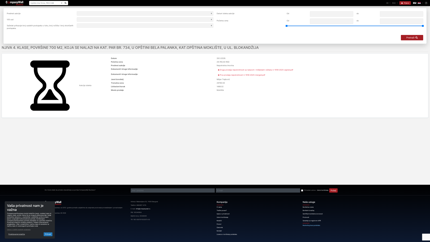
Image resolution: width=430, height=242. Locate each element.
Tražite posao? (222, 210)
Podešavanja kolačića (16, 234)
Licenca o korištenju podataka (227, 234)
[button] (418, 3)
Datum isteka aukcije (225, 13)
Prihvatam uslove (310, 190)
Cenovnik (220, 227)
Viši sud (10, 19)
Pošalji (333, 190)
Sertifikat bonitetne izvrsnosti (313, 214)
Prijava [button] (406, 3)
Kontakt (219, 231)
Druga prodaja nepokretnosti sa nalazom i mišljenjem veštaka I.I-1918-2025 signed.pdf (256, 70)
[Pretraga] (65, 3)
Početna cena (222, 20)
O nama (219, 207)
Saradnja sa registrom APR (312, 220)
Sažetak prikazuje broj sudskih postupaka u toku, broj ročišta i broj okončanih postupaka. (40, 26)
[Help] (426, 3)
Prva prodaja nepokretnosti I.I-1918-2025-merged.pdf (242, 75)
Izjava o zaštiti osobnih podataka (19, 229)
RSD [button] (394, 3)
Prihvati (48, 234)
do (358, 13)
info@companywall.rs (143, 209)
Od (288, 13)
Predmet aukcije (13, 13)
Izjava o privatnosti (223, 214)
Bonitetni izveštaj (308, 210)
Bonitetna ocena (308, 207)
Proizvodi (306, 217)
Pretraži (410, 37)
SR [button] (387, 3)
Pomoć (219, 224)
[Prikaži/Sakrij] (61, 3)
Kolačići (219, 220)
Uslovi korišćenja (322, 190)
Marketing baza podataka (311, 225)
